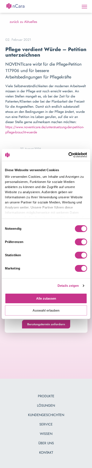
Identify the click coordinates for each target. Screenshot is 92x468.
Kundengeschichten (46, 414)
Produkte (46, 396)
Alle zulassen (46, 298)
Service (46, 424)
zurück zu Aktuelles (23, 21)
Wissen (46, 433)
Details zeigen (68, 285)
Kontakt (46, 452)
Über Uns (46, 443)
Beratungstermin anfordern (46, 324)
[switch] (81, 242)
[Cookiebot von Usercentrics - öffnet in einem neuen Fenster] (68, 155)
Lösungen (46, 405)
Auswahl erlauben (46, 310)
